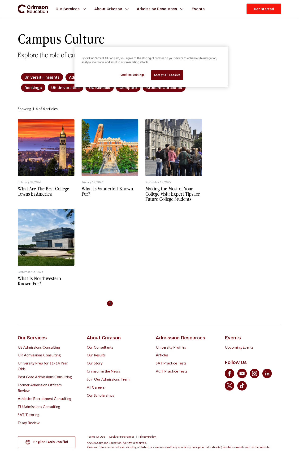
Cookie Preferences (121, 436)
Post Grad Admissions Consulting (45, 376)
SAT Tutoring (28, 414)
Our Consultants (100, 347)
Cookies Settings (133, 74)
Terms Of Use (96, 436)
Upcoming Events (239, 347)
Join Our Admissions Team (108, 379)
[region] (151, 67)
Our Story (95, 363)
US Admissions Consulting (39, 347)
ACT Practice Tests (171, 371)
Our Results (96, 355)
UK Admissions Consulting (39, 355)
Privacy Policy (147, 436)
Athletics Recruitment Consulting (44, 398)
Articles (162, 355)
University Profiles (171, 347)
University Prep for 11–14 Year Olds (43, 366)
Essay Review (28, 422)
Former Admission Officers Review (40, 387)
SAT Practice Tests (171, 363)
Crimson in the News (103, 371)
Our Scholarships (100, 395)
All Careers (96, 387)
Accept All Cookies (167, 75)
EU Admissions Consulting (39, 406)
